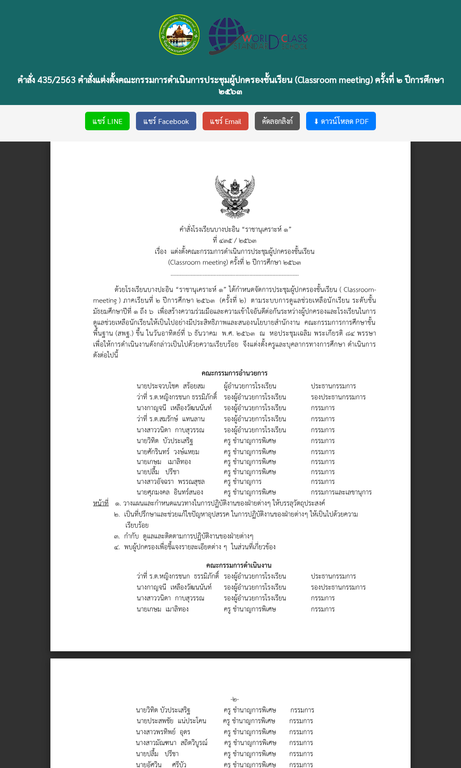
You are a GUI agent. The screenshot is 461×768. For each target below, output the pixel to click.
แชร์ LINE (107, 121)
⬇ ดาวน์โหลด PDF (341, 121)
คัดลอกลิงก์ (277, 121)
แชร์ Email (225, 121)
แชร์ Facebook (166, 121)
